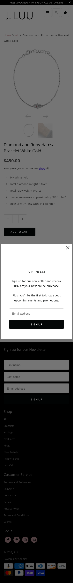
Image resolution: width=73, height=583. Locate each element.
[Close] (67, 247)
